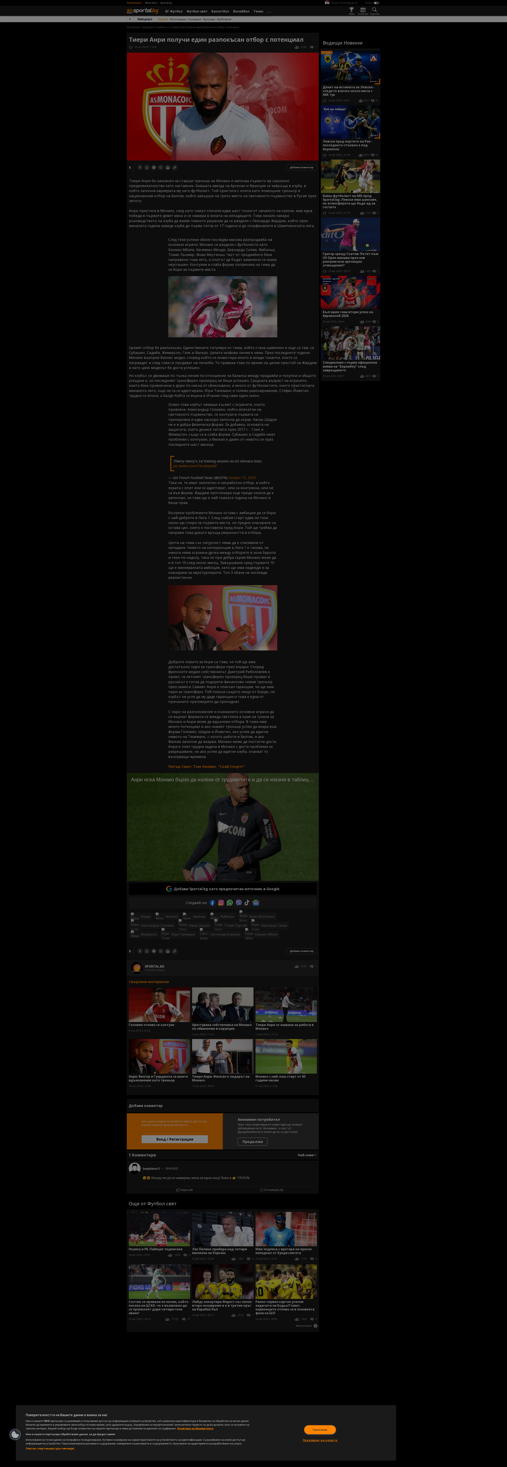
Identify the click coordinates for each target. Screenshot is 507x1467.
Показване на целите (320, 1440)
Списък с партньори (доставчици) (50, 1448)
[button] (15, 1434)
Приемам (320, 1430)
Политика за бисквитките (195, 1428)
